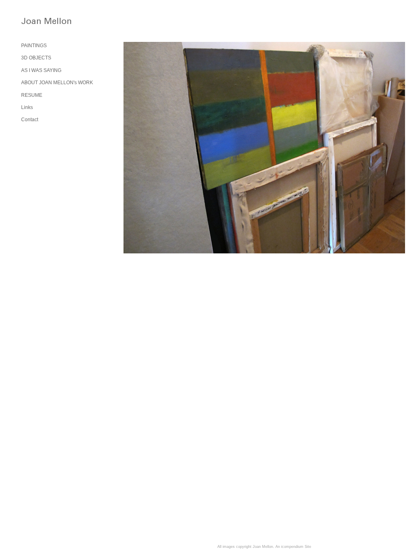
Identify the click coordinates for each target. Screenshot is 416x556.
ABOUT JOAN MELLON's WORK (57, 82)
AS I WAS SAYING (41, 70)
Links (27, 107)
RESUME (31, 95)
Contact (29, 119)
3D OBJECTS (36, 58)
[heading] (41, 23)
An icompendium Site (293, 547)
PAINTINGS (34, 45)
